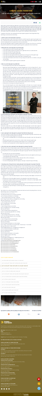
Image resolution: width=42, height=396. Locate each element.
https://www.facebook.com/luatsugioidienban (9, 250)
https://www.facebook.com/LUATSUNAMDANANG (10, 251)
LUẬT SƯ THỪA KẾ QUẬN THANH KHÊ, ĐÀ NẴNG (10, 284)
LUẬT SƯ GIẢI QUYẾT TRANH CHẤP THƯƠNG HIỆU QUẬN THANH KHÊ (14, 263)
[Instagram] (6, 389)
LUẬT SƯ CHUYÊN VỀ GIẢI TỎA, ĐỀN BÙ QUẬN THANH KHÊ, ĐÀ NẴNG (14, 276)
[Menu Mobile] (40, 2)
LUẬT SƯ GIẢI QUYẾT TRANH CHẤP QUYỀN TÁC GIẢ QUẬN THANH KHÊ (15, 265)
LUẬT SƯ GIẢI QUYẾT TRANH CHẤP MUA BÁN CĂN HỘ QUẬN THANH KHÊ (15, 273)
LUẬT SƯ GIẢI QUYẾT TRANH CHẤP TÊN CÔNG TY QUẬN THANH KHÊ (14, 268)
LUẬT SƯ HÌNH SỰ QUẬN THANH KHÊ (8, 279)
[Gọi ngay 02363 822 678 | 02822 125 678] (39, 383)
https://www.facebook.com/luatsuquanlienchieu (9, 246)
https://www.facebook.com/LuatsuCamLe (8, 247)
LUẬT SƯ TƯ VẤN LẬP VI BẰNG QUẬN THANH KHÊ (11, 271)
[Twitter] (4, 389)
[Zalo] (9, 389)
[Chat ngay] (39, 388)
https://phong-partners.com (9, 238)
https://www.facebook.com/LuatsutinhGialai (8, 248)
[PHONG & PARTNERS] (19, 2)
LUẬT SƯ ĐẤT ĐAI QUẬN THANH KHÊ (8, 287)
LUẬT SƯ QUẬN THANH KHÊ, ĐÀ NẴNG (9, 292)
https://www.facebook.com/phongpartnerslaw (12, 240)
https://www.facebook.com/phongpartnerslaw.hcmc (10, 241)
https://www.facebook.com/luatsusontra (8, 244)
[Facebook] (1, 389)
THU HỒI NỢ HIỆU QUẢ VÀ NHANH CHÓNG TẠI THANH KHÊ (12, 260)
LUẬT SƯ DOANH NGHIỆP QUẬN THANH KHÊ (10, 290)
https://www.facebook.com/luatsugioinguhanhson (9, 243)
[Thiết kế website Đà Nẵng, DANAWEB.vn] (26, 394)
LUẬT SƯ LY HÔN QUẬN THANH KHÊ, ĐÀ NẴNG (10, 282)
